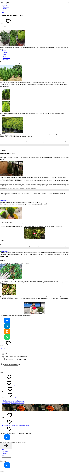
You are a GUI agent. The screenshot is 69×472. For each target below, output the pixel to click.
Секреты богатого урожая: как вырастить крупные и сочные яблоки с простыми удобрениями (13, 418)
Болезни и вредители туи (5, 59)
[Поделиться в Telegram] (7, 328)
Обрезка (4, 56)
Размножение (3, 57)
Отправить (2, 372)
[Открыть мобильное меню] (68, 2)
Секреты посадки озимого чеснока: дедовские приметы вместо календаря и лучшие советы (13, 403)
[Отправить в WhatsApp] (7, 339)
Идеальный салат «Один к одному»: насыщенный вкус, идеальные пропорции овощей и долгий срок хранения (15, 425)
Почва (4, 54)
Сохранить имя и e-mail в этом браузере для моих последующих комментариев (10, 364)
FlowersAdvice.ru (2, 17)
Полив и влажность (6, 53)
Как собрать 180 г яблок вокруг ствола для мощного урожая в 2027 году (10, 400)
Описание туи (4, 50)
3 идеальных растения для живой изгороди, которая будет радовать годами (20, 373)
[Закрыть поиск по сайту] (0, 460)
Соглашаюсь (2, 471)
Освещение (5, 52)
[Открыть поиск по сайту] (67, 2)
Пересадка (5, 55)
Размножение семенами (6, 58)
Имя (0, 363)
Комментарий (2, 369)
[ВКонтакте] (7, 439)
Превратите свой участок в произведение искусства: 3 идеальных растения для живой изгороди (22, 379)
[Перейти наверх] (6, 446)
